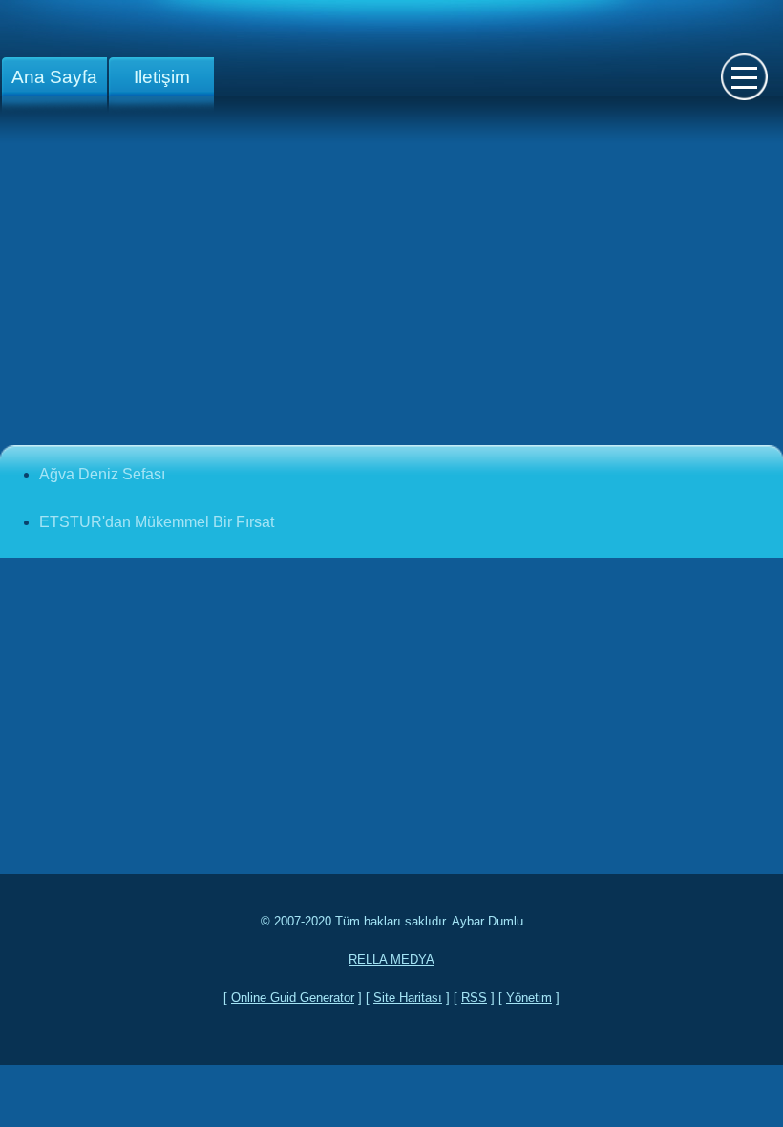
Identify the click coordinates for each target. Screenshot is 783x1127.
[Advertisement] (391, 294)
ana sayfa (54, 77)
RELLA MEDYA (391, 959)
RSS (474, 997)
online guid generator (292, 997)
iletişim (162, 77)
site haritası (407, 997)
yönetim (529, 997)
